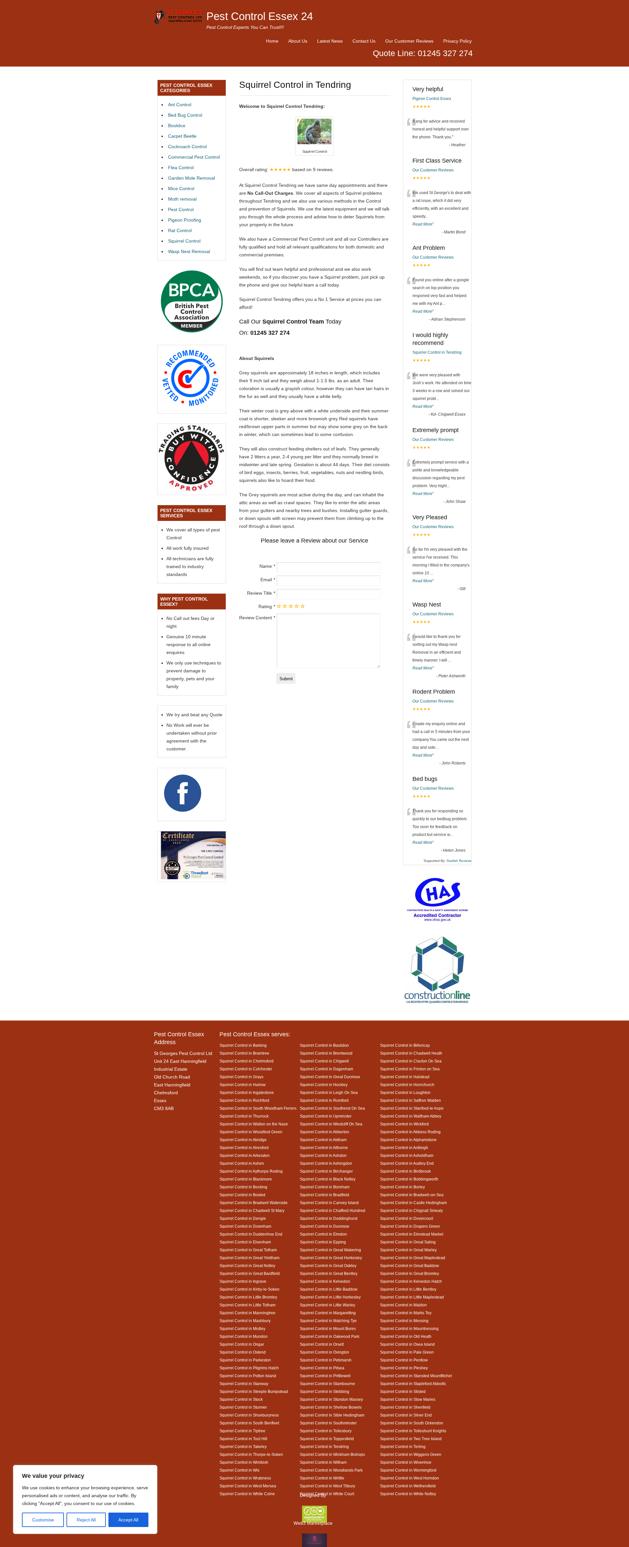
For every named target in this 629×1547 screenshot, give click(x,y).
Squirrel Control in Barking (243, 1045)
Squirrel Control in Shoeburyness (249, 1415)
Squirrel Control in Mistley (242, 1328)
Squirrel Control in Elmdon (323, 1234)
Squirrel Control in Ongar (241, 1344)
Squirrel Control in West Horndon (409, 1478)
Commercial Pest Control (194, 157)
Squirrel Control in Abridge (243, 1140)
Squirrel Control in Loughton (405, 1092)
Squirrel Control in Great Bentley (328, 1273)
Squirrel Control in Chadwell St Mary (251, 1210)
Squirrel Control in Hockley (324, 1084)
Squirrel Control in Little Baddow (328, 1289)
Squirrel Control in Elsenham (245, 1242)
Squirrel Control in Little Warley (327, 1305)
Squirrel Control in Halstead (404, 1077)
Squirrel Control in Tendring (437, 352)
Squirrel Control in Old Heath (405, 1336)
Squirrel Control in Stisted (403, 1391)
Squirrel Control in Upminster (326, 1116)
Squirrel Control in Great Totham (248, 1250)
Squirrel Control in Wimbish (243, 1462)
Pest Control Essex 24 (259, 16)
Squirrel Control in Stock (241, 1399)
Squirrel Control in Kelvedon (325, 1281)
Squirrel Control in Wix (239, 1470)
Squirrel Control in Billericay (405, 1045)
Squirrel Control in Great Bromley (409, 1273)
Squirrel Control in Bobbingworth (409, 1179)
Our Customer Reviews (409, 41)
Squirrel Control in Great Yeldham (249, 1258)
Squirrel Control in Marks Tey (405, 1313)
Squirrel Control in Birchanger (326, 1171)
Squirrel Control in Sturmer (243, 1407)
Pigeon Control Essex (431, 98)
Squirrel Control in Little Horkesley (330, 1297)
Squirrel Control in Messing (404, 1321)
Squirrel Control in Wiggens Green (410, 1454)
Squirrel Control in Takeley (243, 1446)
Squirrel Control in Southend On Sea (332, 1108)
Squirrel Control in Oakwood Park (329, 1336)
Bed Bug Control (185, 115)
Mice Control (181, 188)
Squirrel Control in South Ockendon (411, 1423)
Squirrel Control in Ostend (242, 1352)
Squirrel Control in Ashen (241, 1163)
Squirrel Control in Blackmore (245, 1179)
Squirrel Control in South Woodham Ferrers (257, 1108)
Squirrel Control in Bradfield (324, 1195)
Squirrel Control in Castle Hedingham (413, 1202)
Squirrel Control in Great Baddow (409, 1265)
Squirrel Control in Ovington (324, 1352)
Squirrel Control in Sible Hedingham (332, 1415)
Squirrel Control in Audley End (407, 1163)
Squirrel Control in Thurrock (244, 1116)
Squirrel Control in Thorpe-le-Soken (251, 1454)
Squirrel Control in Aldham (323, 1140)
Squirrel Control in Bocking (243, 1187)
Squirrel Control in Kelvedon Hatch (411, 1281)
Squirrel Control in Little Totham (247, 1305)
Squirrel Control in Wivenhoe (405, 1462)
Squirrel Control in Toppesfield (327, 1439)
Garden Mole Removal (191, 178)
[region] (85, 1499)
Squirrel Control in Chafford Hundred (332, 1210)
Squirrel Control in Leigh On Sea (329, 1092)
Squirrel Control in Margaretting (328, 1313)
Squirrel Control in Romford (324, 1100)
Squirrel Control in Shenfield (405, 1407)
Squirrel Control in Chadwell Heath (411, 1053)
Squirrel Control (184, 241)
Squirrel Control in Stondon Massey (331, 1399)
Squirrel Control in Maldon (403, 1305)
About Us (297, 41)
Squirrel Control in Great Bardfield (249, 1273)
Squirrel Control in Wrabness (245, 1478)
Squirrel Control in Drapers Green (410, 1226)
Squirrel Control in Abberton (324, 1132)
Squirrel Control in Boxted (242, 1195)
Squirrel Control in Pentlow (404, 1360)
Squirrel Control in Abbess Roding (410, 1132)
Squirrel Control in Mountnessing (409, 1328)
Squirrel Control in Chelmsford (246, 1061)
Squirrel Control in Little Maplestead (412, 1297)
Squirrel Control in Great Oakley (328, 1265)
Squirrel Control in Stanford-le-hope (412, 1108)
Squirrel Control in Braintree (244, 1053)
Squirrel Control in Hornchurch (407, 1084)
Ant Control (179, 104)
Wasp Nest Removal (189, 251)
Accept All (128, 1519)
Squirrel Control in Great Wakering (330, 1250)
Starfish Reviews (459, 861)
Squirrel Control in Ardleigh (404, 1147)
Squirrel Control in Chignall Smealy (411, 1210)
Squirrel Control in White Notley (408, 1494)
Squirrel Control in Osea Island (407, 1344)
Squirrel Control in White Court (327, 1494)
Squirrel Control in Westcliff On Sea (331, 1124)
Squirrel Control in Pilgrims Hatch (249, 1368)
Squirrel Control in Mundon (243, 1336)
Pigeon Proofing (184, 220)
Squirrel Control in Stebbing (324, 1391)
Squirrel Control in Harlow (242, 1084)
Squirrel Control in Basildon (324, 1045)
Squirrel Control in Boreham (325, 1187)
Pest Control (181, 209)
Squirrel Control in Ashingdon (326, 1163)
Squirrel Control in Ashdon (323, 1155)
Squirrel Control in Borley (402, 1187)
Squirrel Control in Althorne (324, 1147)
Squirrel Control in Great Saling (408, 1242)
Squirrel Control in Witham (323, 1462)
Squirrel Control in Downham (245, 1226)
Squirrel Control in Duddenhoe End (250, 1234)
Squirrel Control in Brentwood (326, 1053)
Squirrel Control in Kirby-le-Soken (249, 1289)
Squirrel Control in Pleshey (404, 1368)
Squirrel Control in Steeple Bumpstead (253, 1391)
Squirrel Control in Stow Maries (407, 1399)
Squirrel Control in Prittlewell (325, 1376)
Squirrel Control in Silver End (406, 1415)
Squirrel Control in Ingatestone (246, 1092)
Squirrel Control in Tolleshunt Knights (413, 1431)
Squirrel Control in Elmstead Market (411, 1234)
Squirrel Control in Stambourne (327, 1383)
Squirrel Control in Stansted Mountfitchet (416, 1376)
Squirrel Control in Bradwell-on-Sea (412, 1195)
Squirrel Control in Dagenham (326, 1069)
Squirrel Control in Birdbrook (405, 1171)
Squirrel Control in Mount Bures (328, 1328)
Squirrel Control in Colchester (245, 1069)
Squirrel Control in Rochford (244, 1100)
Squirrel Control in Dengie (242, 1218)
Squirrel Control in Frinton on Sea (410, 1069)
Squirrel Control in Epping (323, 1242)
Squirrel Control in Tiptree (242, 1431)
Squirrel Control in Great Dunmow (330, 1077)
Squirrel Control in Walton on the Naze (253, 1124)
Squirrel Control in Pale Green (407, 1352)
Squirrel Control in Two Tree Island (411, 1439)
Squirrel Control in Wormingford (408, 1470)
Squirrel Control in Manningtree (247, 1313)
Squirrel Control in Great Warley (408, 1250)
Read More (422, 224)
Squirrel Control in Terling (403, 1446)
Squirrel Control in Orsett (322, 1344)
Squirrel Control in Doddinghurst (328, 1218)
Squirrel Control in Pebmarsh (326, 1360)
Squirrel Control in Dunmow (324, 1226)
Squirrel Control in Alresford (244, 1147)
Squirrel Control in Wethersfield (408, 1486)
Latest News (330, 41)
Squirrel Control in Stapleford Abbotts (413, 1383)
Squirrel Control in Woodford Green (250, 1132)
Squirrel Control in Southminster (328, 1423)
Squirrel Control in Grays (241, 1077)
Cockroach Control (187, 146)
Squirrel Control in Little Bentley (408, 1289)
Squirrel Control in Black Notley (327, 1179)
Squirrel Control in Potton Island (247, 1376)
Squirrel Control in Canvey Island (329, 1202)
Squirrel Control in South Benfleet (249, 1423)
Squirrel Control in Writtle (322, 1478)
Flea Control (181, 167)
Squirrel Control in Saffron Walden (410, 1100)
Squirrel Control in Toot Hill (243, 1439)
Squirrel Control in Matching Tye (328, 1321)
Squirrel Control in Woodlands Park (331, 1470)
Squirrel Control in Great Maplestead (412, 1258)
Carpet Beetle (182, 136)
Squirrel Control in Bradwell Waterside (253, 1202)
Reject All (86, 1519)
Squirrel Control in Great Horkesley (331, 1258)
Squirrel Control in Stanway (243, 1383)
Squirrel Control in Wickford (404, 1124)
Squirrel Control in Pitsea (322, 1368)
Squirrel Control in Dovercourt (406, 1218)
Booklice (176, 125)
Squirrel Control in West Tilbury (327, 1486)
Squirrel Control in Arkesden (244, 1155)
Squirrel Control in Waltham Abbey (410, 1116)
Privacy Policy (457, 41)
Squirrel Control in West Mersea (247, 1486)
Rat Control (180, 230)
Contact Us (364, 41)
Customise (43, 1519)
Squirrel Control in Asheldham (406, 1155)
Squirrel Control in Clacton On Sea (411, 1061)
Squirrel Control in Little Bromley (248, 1297)
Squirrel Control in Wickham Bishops (332, 1454)
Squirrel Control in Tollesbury (326, 1431)
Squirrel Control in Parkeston (245, 1360)
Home (272, 41)
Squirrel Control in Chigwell (324, 1061)
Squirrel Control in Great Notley (247, 1265)
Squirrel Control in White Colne (247, 1494)
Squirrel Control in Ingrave (242, 1281)
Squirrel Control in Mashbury (245, 1321)
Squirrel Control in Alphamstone (408, 1140)
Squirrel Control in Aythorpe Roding (251, 1171)
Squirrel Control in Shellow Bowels (331, 1407)
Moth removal (182, 199)
